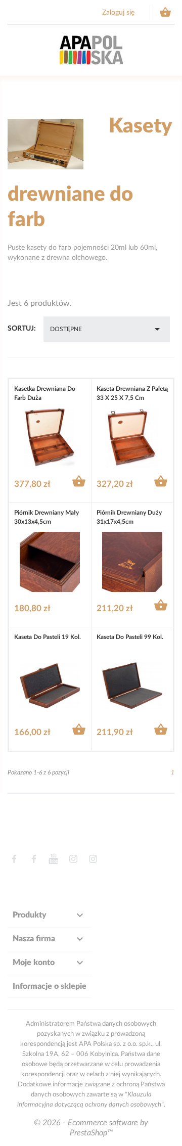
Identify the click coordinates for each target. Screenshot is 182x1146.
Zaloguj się (118, 12)
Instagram (73, 859)
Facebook (14, 859)
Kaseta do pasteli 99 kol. (130, 637)
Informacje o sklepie (49, 986)
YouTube (53, 859)
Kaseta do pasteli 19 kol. (47, 637)
